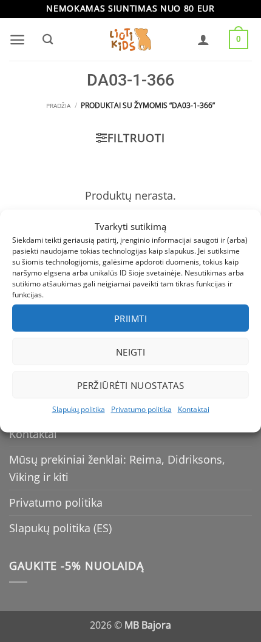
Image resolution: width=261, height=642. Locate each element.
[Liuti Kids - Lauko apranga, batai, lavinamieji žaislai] (130, 39)
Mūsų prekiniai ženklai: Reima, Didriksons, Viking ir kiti (117, 468)
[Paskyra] (203, 39)
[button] (17, 40)
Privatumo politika (141, 409)
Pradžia (58, 106)
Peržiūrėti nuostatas (130, 385)
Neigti (131, 351)
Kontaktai (193, 409)
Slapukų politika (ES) (60, 528)
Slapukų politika (78, 409)
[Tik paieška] (47, 39)
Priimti (130, 318)
